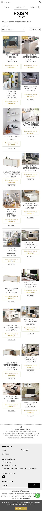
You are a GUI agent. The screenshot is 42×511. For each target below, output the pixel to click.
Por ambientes (19, 22)
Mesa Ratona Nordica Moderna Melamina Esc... (12, 364)
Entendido (21, 508)
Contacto (5, 454)
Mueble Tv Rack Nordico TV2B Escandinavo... (30, 87)
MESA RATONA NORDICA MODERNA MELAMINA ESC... (31, 56)
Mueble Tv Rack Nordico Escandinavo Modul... (11, 56)
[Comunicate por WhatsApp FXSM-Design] (37, 495)
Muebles (10, 22)
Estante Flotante (11, 137)
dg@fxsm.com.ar (10, 465)
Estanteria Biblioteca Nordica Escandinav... (11, 92)
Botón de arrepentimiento (21, 498)
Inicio (3, 22)
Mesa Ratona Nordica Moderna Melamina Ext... (31, 167)
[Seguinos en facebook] (3, 476)
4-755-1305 (8, 462)
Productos (24, 450)
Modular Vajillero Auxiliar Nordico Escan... (30, 124)
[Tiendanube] (21, 491)
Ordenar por (5, 26)
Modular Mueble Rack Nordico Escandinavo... (30, 244)
